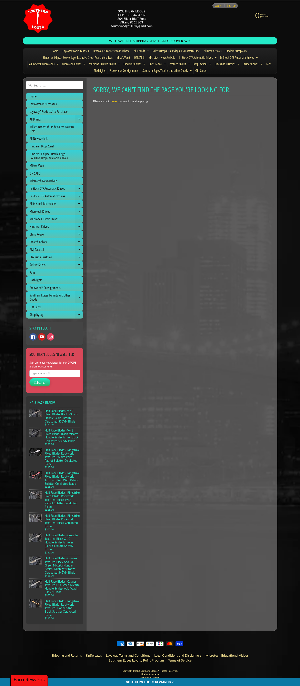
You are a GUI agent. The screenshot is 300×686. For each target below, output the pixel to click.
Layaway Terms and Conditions (128, 655)
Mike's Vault (123, 57)
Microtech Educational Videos (227, 655)
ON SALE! (139, 57)
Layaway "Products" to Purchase (111, 51)
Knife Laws (94, 655)
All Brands (142, 51)
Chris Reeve (158, 64)
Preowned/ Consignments (123, 70)
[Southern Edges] (38, 18)
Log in (217, 5)
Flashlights (99, 70)
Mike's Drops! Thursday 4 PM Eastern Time (176, 51)
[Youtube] (42, 337)
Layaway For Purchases (75, 51)
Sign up (231, 5)
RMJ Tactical (202, 64)
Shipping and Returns (66, 655)
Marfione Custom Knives (105, 64)
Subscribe (39, 382)
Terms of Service (179, 660)
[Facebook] (33, 337)
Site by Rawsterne (150, 674)
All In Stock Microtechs (44, 64)
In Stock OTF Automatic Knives (198, 58)
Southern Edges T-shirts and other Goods (167, 71)
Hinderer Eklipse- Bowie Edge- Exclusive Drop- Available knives (77, 57)
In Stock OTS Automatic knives (239, 58)
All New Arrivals (212, 51)
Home (55, 51)
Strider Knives (253, 64)
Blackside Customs (227, 64)
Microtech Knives (74, 64)
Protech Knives (180, 64)
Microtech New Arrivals (162, 57)
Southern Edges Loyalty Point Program (136, 660)
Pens (268, 64)
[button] (150, 682)
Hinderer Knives (134, 64)
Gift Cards (200, 70)
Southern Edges (148, 670)
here (113, 101)
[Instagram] (50, 337)
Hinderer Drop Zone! (237, 51)
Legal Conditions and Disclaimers (177, 655)
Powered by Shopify (150, 677)
